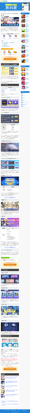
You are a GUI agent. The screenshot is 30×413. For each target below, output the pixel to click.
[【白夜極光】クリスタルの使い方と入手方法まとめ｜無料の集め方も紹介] (3, 391)
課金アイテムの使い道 (7, 16)
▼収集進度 (2, 90)
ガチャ (23, 95)
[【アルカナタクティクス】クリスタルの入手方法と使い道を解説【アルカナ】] (3, 378)
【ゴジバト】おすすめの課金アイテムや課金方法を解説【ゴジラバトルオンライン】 (27, 61)
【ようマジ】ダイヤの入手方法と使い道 (27, 79)
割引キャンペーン (25, 100)
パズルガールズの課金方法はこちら (10, 197)
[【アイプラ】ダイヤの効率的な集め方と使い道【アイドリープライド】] (3, 396)
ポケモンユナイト (16, 38)
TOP (4, 11)
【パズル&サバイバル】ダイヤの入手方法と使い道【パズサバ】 (27, 16)
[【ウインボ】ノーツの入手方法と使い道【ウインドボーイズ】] (3, 387)
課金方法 (8, 410)
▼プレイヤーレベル (13, 90)
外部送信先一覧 (24, 410)
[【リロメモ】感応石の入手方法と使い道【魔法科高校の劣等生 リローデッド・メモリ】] (3, 382)
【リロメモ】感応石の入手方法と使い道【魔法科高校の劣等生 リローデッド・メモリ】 (11, 382)
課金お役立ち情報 (25, 104)
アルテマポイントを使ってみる (10, 264)
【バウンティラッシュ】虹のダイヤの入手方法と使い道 (27, 20)
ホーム (4, 410)
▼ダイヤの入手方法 (4, 43)
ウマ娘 (4, 38)
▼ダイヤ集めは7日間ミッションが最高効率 (8, 42)
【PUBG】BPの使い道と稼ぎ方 (27, 46)
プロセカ (10, 38)
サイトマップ (19, 410)
